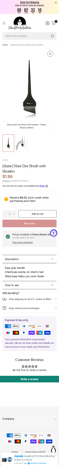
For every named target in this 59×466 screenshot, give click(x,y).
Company (8, 418)
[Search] (52, 36)
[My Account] (47, 23)
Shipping (6, 181)
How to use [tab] (12, 285)
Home (5, 45)
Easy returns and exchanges (24, 308)
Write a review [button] (29, 379)
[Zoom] (50, 54)
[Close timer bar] (55, 2)
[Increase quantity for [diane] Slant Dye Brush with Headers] (14, 214)
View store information (22, 242)
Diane (5, 160)
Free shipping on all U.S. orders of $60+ (30, 299)
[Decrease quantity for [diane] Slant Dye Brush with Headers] (5, 214)
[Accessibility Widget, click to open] (53, 233)
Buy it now (29, 223)
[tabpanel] (29, 272)
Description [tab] (12, 259)
